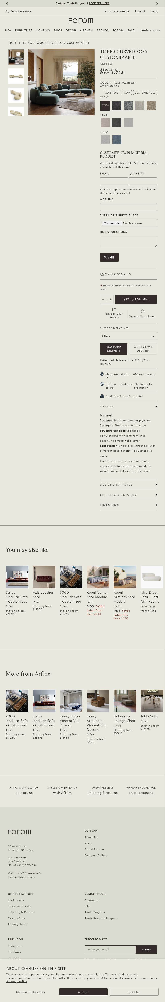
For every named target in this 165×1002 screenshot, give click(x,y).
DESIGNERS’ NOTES (116, 484)
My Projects (16, 900)
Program (150, 30)
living (26, 42)
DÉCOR (71, 30)
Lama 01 (105, 122)
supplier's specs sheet (119, 215)
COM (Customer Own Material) (105, 105)
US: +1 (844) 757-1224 (22, 865)
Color (118, 84)
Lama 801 (128, 122)
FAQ (88, 906)
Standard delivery (113, 349)
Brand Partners (95, 849)
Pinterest (14, 958)
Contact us (92, 900)
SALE (131, 30)
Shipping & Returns (21, 912)
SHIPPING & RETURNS (118, 494)
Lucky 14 (116, 139)
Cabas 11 (116, 105)
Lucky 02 (105, 139)
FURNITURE (23, 30)
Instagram (15, 946)
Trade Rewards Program (101, 918)
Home (13, 42)
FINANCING (109, 505)
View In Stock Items (142, 316)
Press (88, 843)
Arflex (106, 64)
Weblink (106, 199)
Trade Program (95, 912)
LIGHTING (43, 30)
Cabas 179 (151, 105)
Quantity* (137, 173)
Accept (83, 992)
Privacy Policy (16, 981)
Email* (105, 173)
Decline (134, 992)
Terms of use (16, 918)
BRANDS (103, 30)
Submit (109, 257)
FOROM (118, 30)
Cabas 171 (139, 105)
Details (107, 406)
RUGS (58, 30)
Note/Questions (113, 231)
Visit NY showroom (117, 11)
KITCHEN (86, 30)
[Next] (156, 3)
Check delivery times (114, 328)
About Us (91, 837)
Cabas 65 (128, 105)
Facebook (14, 952)
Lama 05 (116, 122)
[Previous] (9, 3)
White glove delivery (143, 349)
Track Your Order (20, 906)
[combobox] (24, 11)
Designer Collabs (96, 855)
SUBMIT (146, 949)
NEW (8, 30)
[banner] (82, 3)
